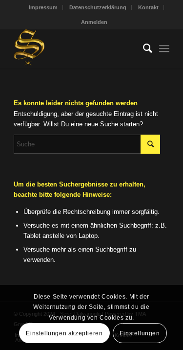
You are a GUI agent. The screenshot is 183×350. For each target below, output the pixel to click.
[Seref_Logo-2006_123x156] (76, 48)
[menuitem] (43, 7)
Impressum (43, 7)
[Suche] (142, 48)
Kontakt (148, 7)
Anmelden (94, 22)
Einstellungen (140, 333)
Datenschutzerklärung (97, 7)
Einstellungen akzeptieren (64, 333)
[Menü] (164, 48)
